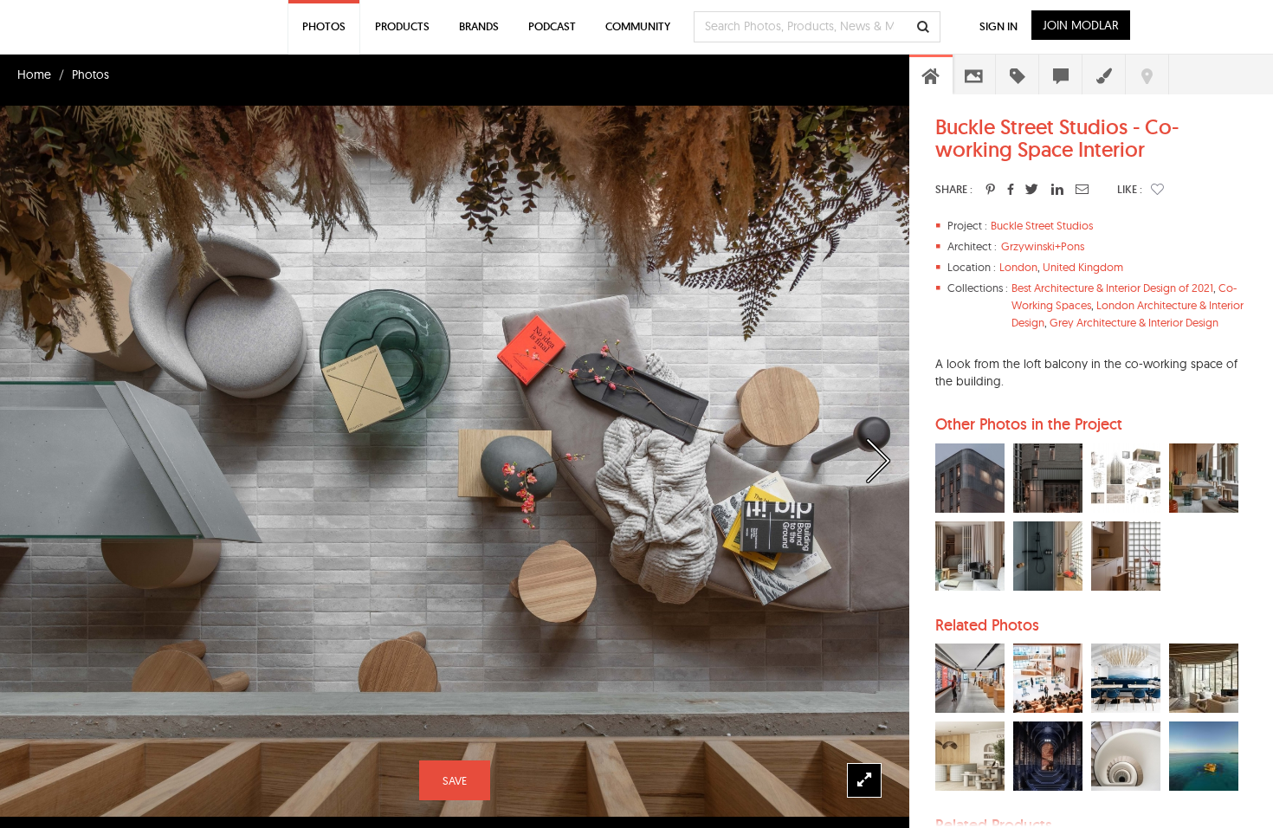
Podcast (552, 26)
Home (34, 74)
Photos (90, 74)
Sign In (998, 26)
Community (637, 26)
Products (402, 26)
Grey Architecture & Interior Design (1134, 322)
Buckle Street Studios (1042, 225)
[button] (1157, 189)
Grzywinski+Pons (1042, 246)
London (1018, 267)
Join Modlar (1081, 25)
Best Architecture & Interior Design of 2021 (1112, 287)
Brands (479, 26)
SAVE (455, 780)
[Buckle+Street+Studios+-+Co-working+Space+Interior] (990, 189)
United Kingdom (1083, 267)
